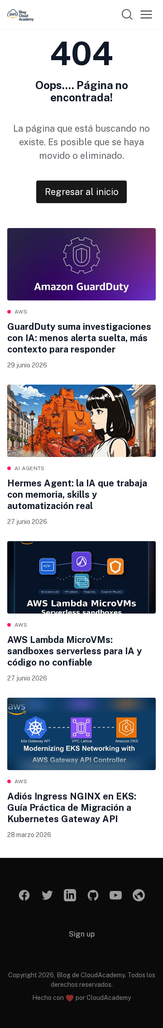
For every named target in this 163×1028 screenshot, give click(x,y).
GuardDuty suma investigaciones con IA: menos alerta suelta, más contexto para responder (79, 338)
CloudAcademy (108, 997)
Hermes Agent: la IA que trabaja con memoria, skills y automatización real (77, 494)
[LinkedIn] (70, 895)
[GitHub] (93, 895)
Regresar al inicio (82, 191)
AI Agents (29, 468)
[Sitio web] (139, 895)
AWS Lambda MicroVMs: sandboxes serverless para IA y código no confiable (74, 651)
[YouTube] (116, 895)
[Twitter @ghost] (47, 895)
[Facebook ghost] (25, 895)
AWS (20, 312)
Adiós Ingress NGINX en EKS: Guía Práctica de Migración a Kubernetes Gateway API (71, 807)
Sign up (82, 934)
